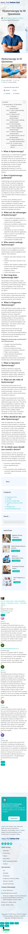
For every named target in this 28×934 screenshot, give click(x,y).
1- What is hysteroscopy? (14, 107)
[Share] (12, 923)
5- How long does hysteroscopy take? (15, 125)
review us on (4, 613)
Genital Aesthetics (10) (13, 508)
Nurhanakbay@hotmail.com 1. (10, 648)
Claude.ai (17, 93)
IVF (20, 830)
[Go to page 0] (3, 764)
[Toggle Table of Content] (23, 102)
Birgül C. (3, 621)
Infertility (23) (10, 507)
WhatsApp (6, 930)
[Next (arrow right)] (7, 926)
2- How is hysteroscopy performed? (17, 111)
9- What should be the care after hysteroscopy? (17, 140)
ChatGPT (8, 90)
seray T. (3, 670)
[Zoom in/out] (2, 923)
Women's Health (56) (12, 501)
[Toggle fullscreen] (7, 923)
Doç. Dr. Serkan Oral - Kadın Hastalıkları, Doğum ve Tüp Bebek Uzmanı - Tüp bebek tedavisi (13, 603)
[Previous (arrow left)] (2, 926)
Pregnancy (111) (11, 497)
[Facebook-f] (2, 844)
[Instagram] (8, 844)
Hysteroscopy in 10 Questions (13, 104)
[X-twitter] (5, 844)
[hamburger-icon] (25, 2)
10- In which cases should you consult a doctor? (16, 145)
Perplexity (8, 93)
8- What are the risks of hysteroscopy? (17, 136)
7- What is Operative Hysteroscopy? (16, 132)
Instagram (6, 932)
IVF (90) (8, 499)
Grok (15, 90)
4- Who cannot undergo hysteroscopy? (17, 121)
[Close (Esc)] (16, 923)
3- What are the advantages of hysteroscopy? (15, 116)
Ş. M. (2, 738)
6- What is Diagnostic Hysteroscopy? (16, 129)
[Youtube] (11, 844)
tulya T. (3, 705)
